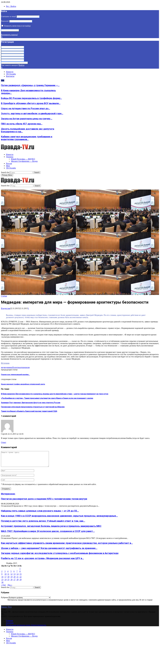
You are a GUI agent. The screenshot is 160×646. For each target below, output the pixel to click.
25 (8, 579)
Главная (9, 620)
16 (2, 577)
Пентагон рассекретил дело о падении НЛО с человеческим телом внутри (44, 498)
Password (5, 21)
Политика (16, 367)
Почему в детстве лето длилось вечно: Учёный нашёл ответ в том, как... (43, 521)
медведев (5, 367)
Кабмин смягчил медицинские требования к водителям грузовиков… (26, 138)
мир (10, 367)
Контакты (10, 76)
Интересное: (8, 493)
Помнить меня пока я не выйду (17, 26)
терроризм (25, 367)
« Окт (3, 585)
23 (2, 579)
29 (21, 579)
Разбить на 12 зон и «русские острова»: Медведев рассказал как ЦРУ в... (42, 558)
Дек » (9, 585)
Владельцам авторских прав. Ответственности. (26, 625)
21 (17, 577)
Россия (9, 163)
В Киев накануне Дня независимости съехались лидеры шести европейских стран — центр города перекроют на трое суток (54, 394)
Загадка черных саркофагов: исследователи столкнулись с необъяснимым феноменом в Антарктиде (59, 553)
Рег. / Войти (11, 6)
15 (21, 574)
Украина (9, 157)
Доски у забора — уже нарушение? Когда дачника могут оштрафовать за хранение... (49, 548)
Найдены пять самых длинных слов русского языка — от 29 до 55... (40, 510)
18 (8, 577)
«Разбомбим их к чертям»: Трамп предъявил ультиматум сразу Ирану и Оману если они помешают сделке (47, 398)
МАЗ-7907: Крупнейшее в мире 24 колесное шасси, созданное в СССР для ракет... (48, 531)
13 (15, 574)
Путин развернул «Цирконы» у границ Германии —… (30, 85)
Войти (21, 65)
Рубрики (4, 597)
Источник (5, 363)
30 (2, 582)
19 (11, 577)
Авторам (10, 623)
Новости (9, 72)
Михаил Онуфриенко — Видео (24, 161)
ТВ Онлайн (11, 74)
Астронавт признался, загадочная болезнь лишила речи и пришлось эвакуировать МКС (51, 526)
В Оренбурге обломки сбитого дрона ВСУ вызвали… (30, 103)
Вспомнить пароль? (9, 35)
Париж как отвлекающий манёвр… (15, 374)
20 (15, 577)
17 (5, 577)
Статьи (4, 296)
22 (21, 577)
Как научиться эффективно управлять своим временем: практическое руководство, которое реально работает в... (67, 543)
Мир (8, 166)
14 (17, 574)
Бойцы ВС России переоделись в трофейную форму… (31, 98)
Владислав (5, 308)
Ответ (3, 442)
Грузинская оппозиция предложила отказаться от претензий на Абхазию (33, 407)
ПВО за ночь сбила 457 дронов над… (21, 123)
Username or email (8, 16)
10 (5, 574)
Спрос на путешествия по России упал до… (25, 108)
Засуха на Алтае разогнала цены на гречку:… (26, 118)
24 (5, 579)
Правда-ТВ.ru (6, 606)
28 (17, 579)
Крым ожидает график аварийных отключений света (23, 384)
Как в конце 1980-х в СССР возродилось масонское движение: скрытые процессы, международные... (59, 515)
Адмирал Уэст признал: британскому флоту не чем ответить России (30, 403)
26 (11, 579)
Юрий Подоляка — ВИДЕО (23, 159)
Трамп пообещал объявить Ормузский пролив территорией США (29, 411)
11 (8, 574)
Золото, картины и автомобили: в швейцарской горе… (32, 113)
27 (15, 579)
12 (11, 574)
